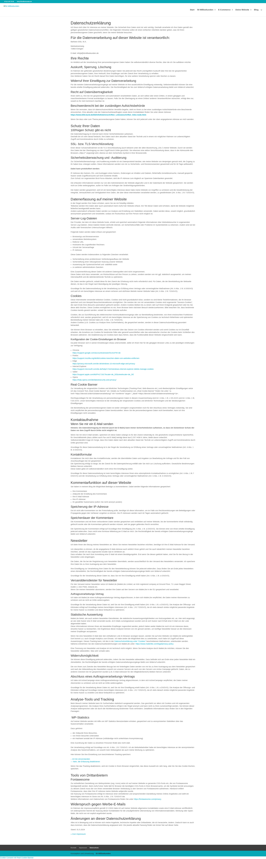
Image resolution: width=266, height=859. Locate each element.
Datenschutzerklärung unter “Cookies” (130, 641)
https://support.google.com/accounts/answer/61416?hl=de (97, 353)
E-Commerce (224, 10)
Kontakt (73, 848)
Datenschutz (94, 848)
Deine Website (242, 10)
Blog (256, 10)
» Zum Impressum (78, 834)
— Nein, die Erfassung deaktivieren (85, 762)
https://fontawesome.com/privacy (147, 799)
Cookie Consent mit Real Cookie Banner (17, 858)
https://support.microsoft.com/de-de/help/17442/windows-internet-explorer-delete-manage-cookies (113, 369)
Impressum (83, 848)
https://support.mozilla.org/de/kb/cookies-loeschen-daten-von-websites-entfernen (106, 358)
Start (192, 10)
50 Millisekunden (205, 10)
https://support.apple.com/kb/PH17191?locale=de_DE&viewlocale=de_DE (103, 374)
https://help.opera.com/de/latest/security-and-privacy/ (94, 380)
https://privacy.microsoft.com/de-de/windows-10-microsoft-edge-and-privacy (104, 364)
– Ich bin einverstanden (81, 759)
